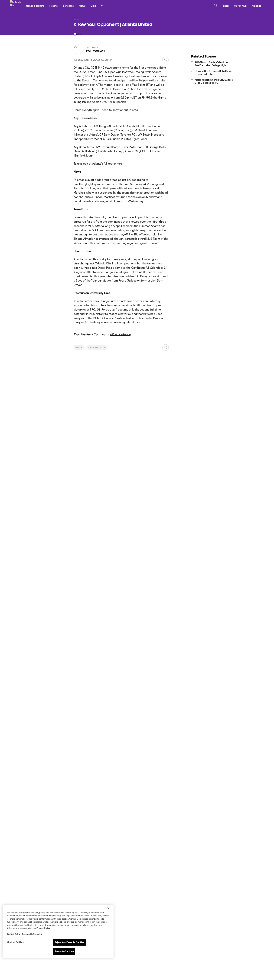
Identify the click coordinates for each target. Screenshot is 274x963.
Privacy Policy (43, 928)
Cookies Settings (15, 942)
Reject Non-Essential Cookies (69, 942)
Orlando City (96, 347)
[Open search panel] (216, 5)
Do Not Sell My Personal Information (24, 934)
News (78, 347)
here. (120, 163)
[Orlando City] (15, 5)
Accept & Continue (64, 951)
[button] (103, 5)
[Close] (108, 908)
